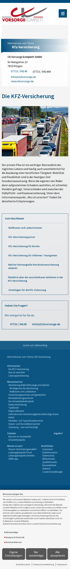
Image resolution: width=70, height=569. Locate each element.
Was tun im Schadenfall (19, 436)
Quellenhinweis (49, 462)
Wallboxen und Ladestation (23, 391)
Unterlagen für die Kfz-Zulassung (27, 290)
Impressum (62, 564)
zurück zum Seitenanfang (35, 345)
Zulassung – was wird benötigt (23, 427)
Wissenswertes (15, 381)
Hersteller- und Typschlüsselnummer (25, 420)
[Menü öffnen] (63, 13)
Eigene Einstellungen (13, 553)
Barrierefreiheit (49, 465)
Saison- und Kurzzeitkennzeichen (24, 423)
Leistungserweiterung (18, 375)
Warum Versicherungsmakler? (22, 449)
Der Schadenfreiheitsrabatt (21, 401)
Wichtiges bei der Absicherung (24, 388)
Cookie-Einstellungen (52, 471)
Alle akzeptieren (57, 553)
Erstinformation (23, 564)
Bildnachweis (48, 458)
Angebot (58, 433)
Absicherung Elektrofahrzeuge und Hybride (28, 385)
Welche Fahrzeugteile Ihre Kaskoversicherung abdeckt (33, 266)
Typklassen (13, 407)
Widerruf (46, 468)
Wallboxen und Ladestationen (25, 227)
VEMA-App (13, 458)
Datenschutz (48, 455)
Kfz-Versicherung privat (21, 237)
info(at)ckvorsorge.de (46, 324)
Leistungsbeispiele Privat (20, 452)
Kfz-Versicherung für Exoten (24, 246)
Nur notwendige (36, 553)
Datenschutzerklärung (43, 564)
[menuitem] (18, 370)
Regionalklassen (16, 410)
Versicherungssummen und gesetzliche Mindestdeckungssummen (27, 396)
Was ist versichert (16, 372)
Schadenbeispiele (16, 439)
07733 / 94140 (18, 324)
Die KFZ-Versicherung (18, 369)
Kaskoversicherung (17, 404)
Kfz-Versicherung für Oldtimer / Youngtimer (32, 255)
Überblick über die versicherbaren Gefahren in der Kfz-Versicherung (35, 279)
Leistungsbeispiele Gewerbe (21, 455)
